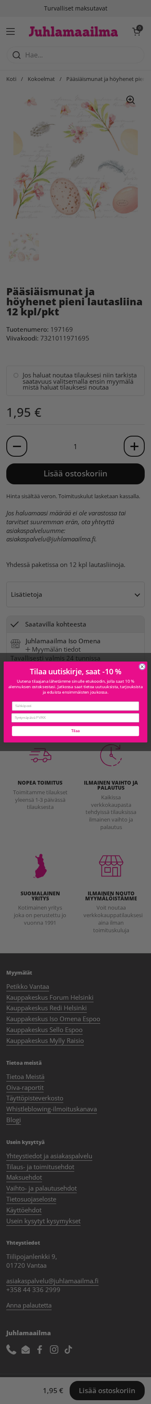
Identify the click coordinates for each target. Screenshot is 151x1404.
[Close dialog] (142, 667)
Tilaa (75, 730)
